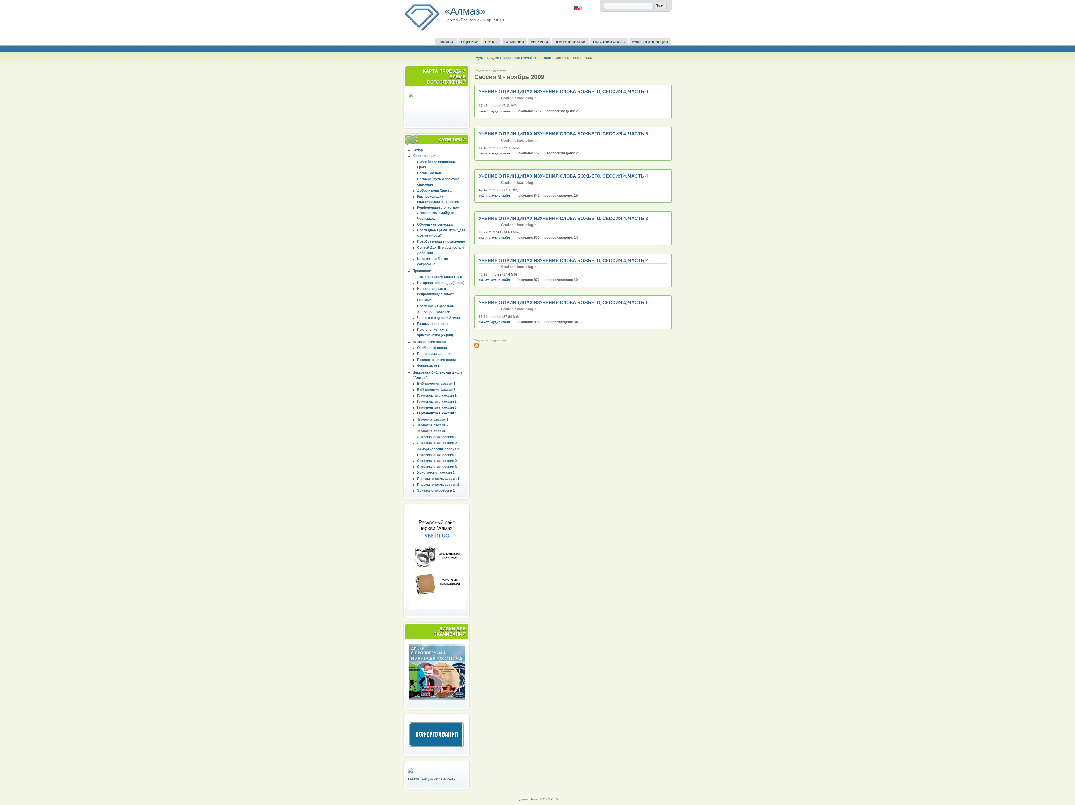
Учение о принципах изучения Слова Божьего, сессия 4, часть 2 (563, 260)
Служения (514, 42)
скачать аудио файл (494, 111)
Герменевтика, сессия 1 (437, 396)
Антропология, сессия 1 (437, 437)
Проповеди (422, 271)
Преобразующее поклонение (441, 241)
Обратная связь (609, 42)
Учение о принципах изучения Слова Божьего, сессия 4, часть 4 (563, 176)
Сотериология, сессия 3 (437, 467)
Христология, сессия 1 (436, 473)
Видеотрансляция (650, 42)
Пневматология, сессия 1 (438, 479)
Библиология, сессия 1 (436, 384)
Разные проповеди (432, 324)
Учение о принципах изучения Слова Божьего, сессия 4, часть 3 (563, 218)
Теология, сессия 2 (432, 425)
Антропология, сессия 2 (437, 443)
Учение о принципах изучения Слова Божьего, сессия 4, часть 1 (563, 302)
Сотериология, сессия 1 (437, 455)
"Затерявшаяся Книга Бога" (440, 277)
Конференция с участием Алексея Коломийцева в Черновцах (438, 213)
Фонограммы (428, 366)
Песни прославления (434, 354)
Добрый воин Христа (434, 191)
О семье (424, 300)
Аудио (481, 58)
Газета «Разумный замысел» (431, 779)
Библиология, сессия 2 (436, 390)
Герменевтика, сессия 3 (437, 407)
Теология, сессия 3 (432, 431)
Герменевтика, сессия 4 (437, 413)
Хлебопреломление (433, 312)
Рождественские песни (436, 360)
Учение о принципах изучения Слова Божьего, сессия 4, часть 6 (563, 91)
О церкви (469, 42)
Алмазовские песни (429, 342)
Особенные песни (432, 348)
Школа (491, 42)
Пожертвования (570, 42)
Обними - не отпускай (435, 224)
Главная (446, 42)
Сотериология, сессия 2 (437, 461)
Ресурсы (539, 42)
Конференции (424, 156)
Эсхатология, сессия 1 (436, 490)
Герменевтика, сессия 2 (437, 401)
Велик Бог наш (429, 173)
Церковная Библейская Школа (527, 58)
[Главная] (422, 30)
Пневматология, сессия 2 (438, 485)
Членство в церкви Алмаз (438, 318)
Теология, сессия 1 (432, 419)
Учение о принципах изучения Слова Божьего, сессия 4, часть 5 (563, 134)
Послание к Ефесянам (436, 306)
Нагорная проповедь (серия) (440, 283)
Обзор (418, 150)
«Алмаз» (465, 11)
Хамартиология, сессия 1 (438, 449)
